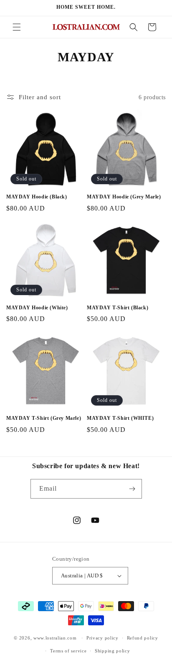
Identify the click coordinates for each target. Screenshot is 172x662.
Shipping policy (112, 650)
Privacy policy (102, 637)
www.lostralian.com (55, 637)
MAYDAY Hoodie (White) (37, 308)
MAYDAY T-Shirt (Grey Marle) (43, 418)
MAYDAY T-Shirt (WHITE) (120, 418)
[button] (17, 27)
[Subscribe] (132, 489)
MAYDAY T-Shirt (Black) (117, 308)
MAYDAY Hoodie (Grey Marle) (124, 197)
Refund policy (142, 637)
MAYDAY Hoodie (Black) (36, 197)
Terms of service (68, 650)
